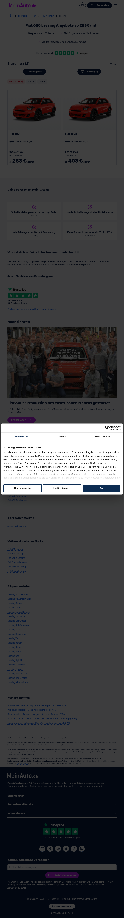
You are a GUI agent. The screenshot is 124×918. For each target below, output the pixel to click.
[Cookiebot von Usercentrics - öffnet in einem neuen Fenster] (107, 428)
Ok (101, 488)
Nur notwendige (22, 488)
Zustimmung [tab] (21, 436)
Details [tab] (62, 436)
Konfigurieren (60, 488)
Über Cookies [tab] (102, 436)
